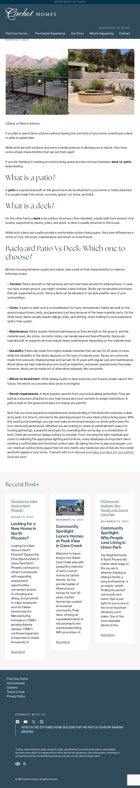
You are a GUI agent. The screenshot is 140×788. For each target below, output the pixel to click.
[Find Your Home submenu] (28, 34)
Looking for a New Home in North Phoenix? (23, 531)
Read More (18, 652)
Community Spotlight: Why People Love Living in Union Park (113, 538)
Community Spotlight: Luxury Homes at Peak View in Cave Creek (69, 536)
